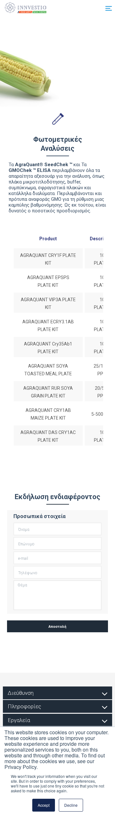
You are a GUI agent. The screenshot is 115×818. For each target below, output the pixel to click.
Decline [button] (71, 805)
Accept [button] (44, 805)
